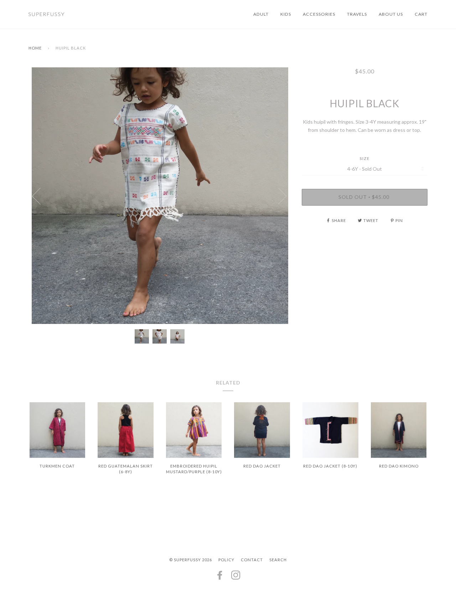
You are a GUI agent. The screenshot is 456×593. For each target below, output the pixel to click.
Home (35, 48)
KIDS (285, 14)
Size (364, 158)
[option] (159, 195)
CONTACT (252, 559)
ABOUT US (391, 14)
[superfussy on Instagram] (236, 577)
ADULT (261, 14)
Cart (421, 14)
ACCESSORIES (319, 14)
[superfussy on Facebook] (220, 577)
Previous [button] (40, 195)
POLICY (226, 559)
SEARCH (278, 559)
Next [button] (278, 195)
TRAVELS (357, 14)
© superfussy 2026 (190, 559)
